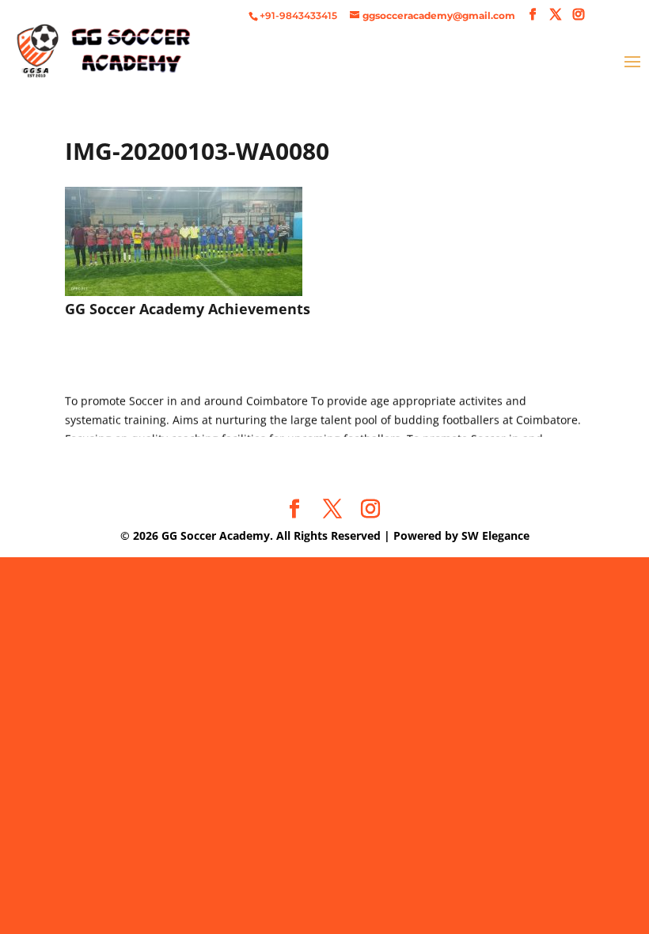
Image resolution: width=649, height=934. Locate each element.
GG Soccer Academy (215, 535)
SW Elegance (495, 535)
